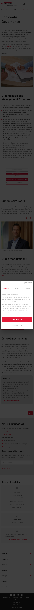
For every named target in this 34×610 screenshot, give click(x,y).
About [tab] (28, 288)
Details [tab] (17, 288)
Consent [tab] (6, 288)
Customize (16, 325)
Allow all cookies (17, 319)
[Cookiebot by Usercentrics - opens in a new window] (24, 283)
